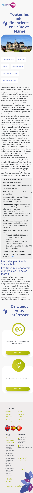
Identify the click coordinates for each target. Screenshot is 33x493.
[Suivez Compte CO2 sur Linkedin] (25, 458)
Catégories (21, 414)
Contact (20, 419)
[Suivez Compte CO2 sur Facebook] (23, 469)
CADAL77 (13, 256)
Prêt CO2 (8, 419)
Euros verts (9, 422)
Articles (20, 412)
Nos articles (9, 480)
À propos (20, 417)
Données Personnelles (14, 486)
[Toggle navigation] (28, 5)
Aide (19, 422)
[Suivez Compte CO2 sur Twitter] (20, 458)
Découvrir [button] (17, 352)
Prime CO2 (9, 417)
